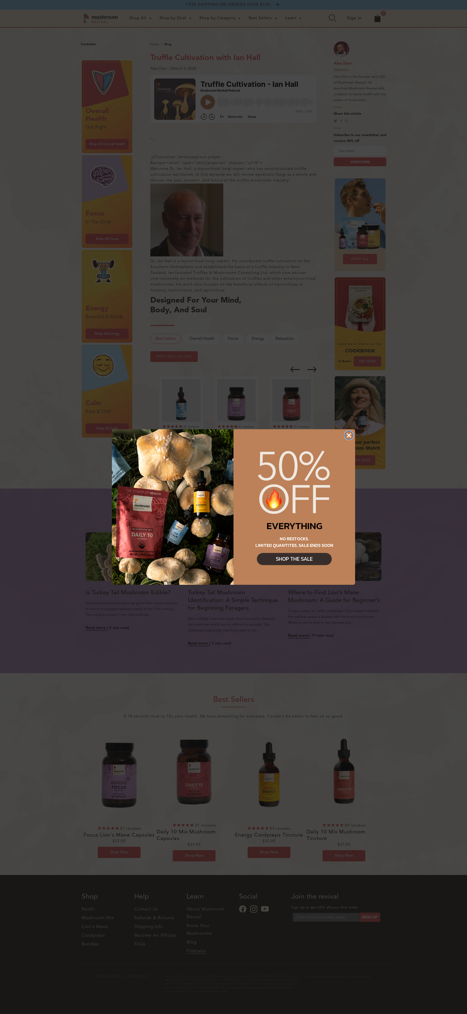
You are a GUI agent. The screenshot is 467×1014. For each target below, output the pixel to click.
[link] (294, 482)
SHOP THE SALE (294, 559)
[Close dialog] (349, 435)
